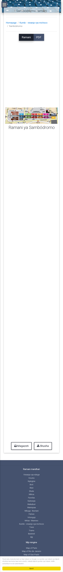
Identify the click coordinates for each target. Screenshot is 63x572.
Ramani (26, 37)
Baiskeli (31, 533)
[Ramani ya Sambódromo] (31, 115)
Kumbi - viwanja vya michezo (33, 22)
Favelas (31, 497)
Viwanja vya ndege (31, 474)
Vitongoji (31, 517)
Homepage (11, 22)
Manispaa (31, 507)
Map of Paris (31, 548)
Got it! (31, 568)
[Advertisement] (31, 72)
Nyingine (31, 481)
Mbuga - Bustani (32, 511)
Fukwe (31, 514)
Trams (31, 530)
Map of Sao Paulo (31, 554)
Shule (31, 491)
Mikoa (31, 494)
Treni (31, 527)
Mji (31, 537)
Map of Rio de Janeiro (31, 551)
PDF (38, 37)
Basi (31, 488)
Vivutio (31, 478)
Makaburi (31, 504)
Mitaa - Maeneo (31, 520)
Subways (31, 501)
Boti (31, 484)
